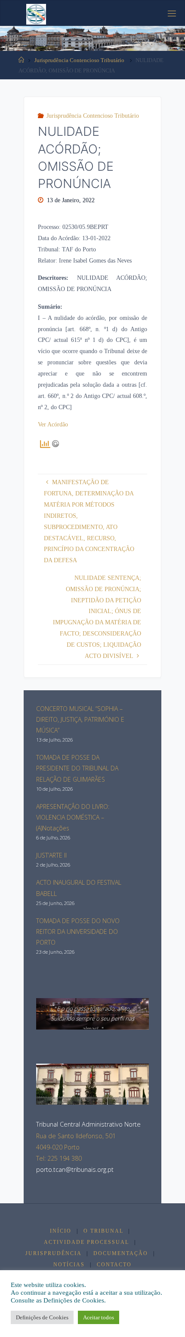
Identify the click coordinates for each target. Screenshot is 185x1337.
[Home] (21, 60)
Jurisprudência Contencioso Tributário (79, 60)
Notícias (69, 1264)
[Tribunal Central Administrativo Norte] (36, 13)
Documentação (120, 1253)
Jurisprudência (53, 1253)
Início (60, 1231)
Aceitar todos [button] (98, 1317)
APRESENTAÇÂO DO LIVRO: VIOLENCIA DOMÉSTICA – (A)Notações (72, 817)
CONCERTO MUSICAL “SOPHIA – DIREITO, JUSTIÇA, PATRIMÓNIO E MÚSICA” (80, 719)
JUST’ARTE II (51, 855)
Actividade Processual (86, 1242)
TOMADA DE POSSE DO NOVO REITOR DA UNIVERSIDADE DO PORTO (78, 931)
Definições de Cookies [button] (42, 1317)
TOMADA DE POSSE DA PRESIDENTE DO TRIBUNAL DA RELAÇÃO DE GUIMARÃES (77, 768)
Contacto (114, 1264)
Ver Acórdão (53, 424)
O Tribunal (103, 1231)
